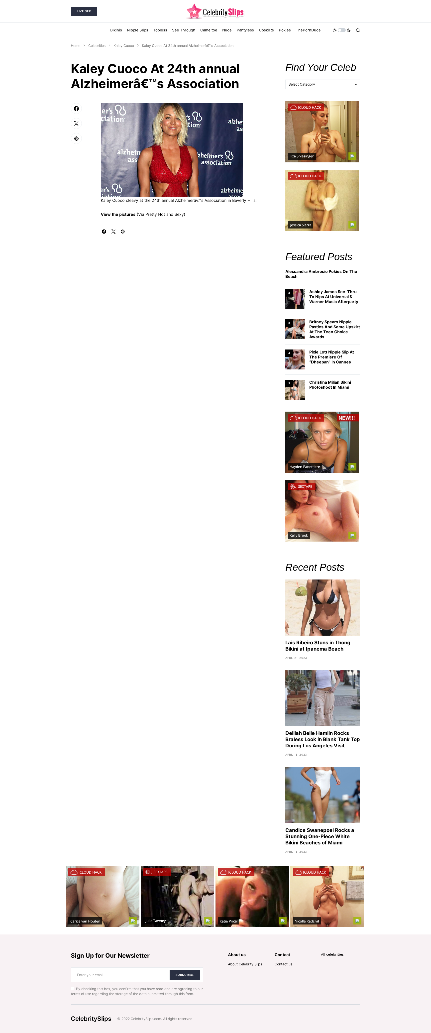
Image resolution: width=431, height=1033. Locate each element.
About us (237, 954)
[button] (342, 30)
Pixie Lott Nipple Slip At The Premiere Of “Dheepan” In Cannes (331, 356)
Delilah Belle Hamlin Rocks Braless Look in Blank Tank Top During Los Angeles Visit (322, 739)
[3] (295, 329)
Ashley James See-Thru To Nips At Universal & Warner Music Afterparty (333, 296)
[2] (295, 299)
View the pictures (118, 214)
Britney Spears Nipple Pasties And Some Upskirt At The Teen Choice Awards (334, 329)
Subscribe (185, 975)
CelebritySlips (91, 1018)
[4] (295, 359)
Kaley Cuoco (123, 45)
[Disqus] (185, 296)
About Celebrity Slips (245, 964)
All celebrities (332, 954)
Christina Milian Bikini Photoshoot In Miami (330, 385)
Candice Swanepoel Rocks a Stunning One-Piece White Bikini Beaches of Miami (319, 836)
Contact (282, 954)
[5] (295, 389)
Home (75, 45)
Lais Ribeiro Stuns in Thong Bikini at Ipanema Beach (317, 646)
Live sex (84, 11)
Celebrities (97, 45)
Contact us (283, 964)
